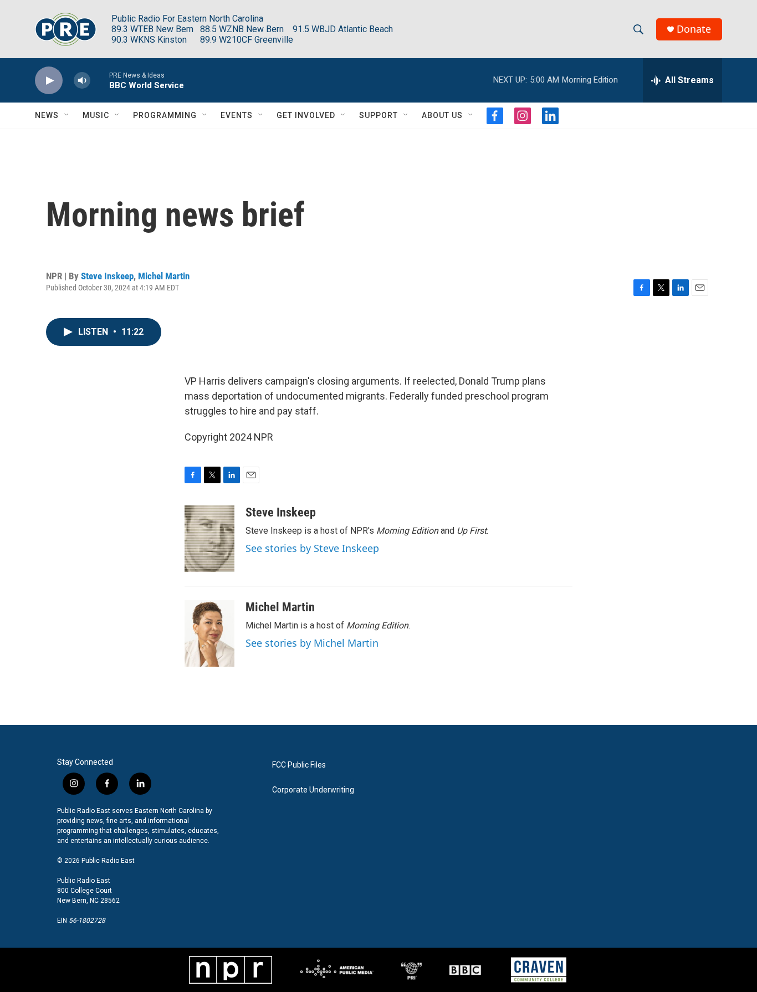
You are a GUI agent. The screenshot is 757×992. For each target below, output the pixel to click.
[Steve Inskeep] (209, 538)
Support (378, 115)
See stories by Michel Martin (311, 643)
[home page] (65, 29)
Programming (165, 115)
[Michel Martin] (209, 633)
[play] (49, 80)
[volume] (82, 80)
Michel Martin (164, 276)
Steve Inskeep (107, 276)
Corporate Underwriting (313, 790)
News (47, 115)
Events (237, 115)
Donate (694, 29)
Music (96, 115)
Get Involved (306, 115)
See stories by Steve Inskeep (312, 548)
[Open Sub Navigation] (67, 115)
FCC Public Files (299, 765)
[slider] (99, 80)
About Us (442, 115)
